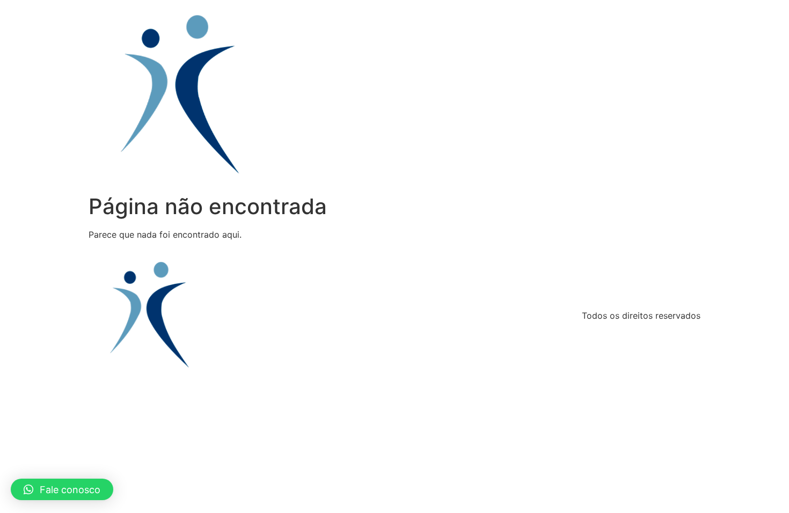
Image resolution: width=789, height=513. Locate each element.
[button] (62, 489)
